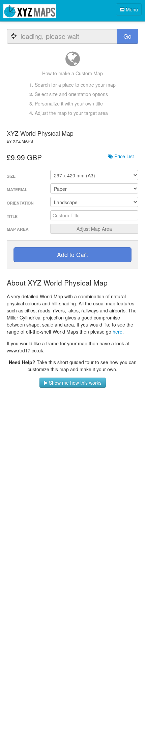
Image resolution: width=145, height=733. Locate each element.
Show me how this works (75, 382)
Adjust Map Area (94, 228)
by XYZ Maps (20, 141)
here (117, 331)
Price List (123, 156)
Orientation (20, 203)
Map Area (18, 229)
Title (12, 216)
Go (127, 36)
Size (11, 176)
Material (17, 189)
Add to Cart (72, 254)
